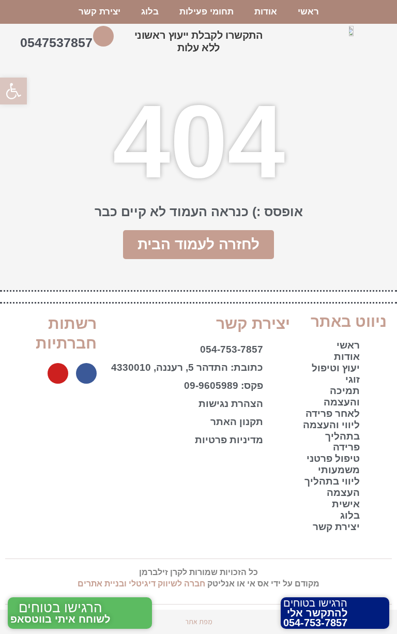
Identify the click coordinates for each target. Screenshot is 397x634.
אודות (265, 12)
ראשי (308, 12)
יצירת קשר (99, 12)
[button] (13, 91)
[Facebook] (86, 373)
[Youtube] (58, 373)
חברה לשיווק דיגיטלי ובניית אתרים (141, 583)
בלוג (150, 12)
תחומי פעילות (206, 12)
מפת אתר (198, 621)
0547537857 (56, 42)
